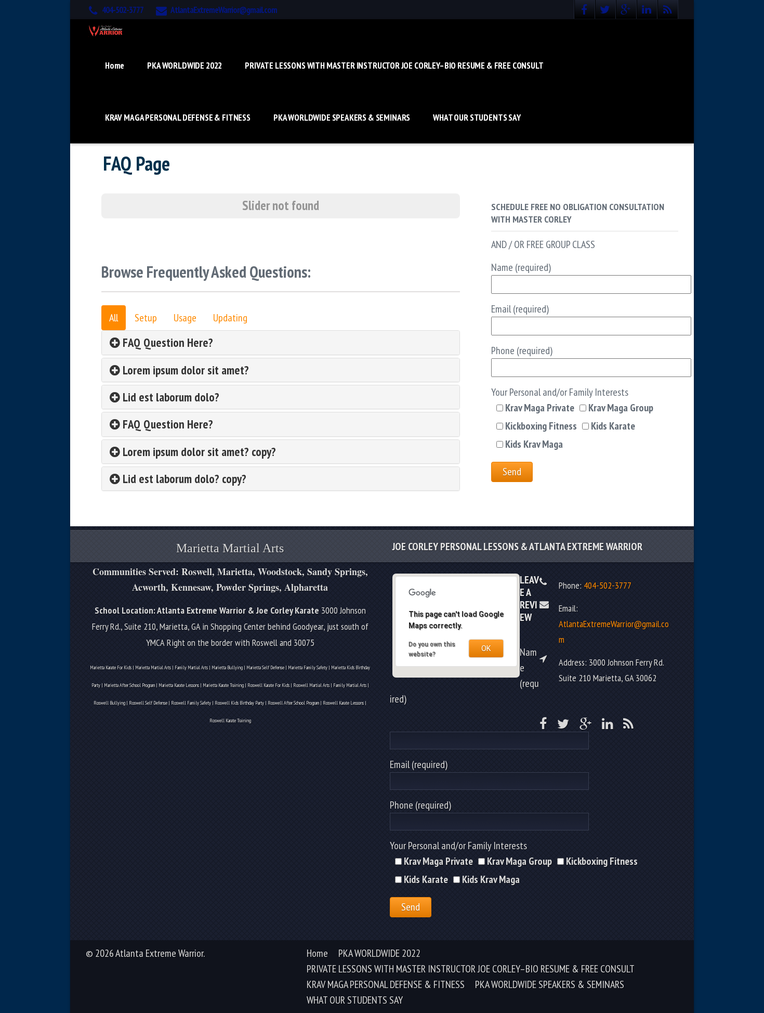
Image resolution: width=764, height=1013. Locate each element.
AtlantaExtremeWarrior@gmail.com (223, 10)
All (113, 317)
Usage (185, 317)
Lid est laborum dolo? (169, 397)
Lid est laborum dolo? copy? (183, 478)
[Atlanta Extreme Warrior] (106, 29)
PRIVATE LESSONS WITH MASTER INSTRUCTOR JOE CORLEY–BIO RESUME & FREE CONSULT (394, 65)
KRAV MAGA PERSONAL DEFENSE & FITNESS (178, 117)
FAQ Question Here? (166, 342)
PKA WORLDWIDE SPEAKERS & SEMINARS (341, 117)
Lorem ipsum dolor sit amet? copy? (198, 451)
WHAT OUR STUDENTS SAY (476, 117)
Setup (146, 317)
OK (486, 648)
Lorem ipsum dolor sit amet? (184, 370)
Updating (230, 317)
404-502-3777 (122, 10)
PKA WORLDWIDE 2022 (184, 65)
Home (114, 65)
